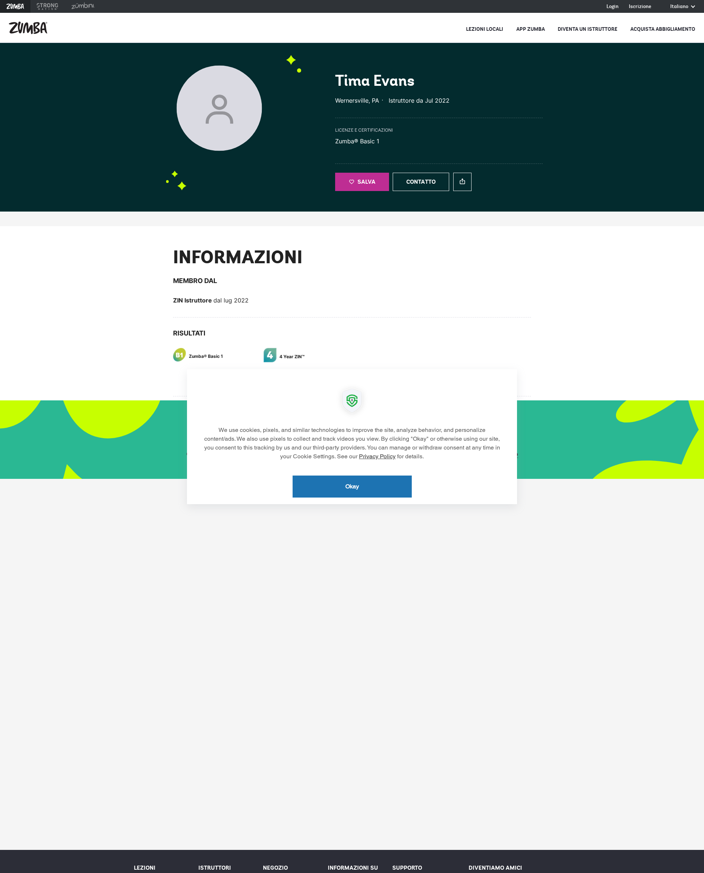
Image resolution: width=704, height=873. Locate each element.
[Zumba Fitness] (28, 28)
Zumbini (83, 6)
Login (612, 6)
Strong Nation (47, 6)
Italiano (679, 6)
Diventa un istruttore (587, 29)
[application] (352, 436)
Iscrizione (640, 6)
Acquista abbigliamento (662, 29)
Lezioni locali (484, 29)
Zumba (15, 6)
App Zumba (530, 29)
